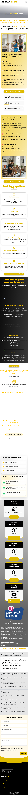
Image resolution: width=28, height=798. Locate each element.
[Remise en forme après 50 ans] (14, 248)
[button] (26, 2)
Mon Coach (9, 2)
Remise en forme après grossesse (14, 263)
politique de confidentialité (7, 769)
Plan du (5, 776)
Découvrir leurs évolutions (14, 434)
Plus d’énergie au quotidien (14, 223)
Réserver (14, 517)
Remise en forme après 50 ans (14, 250)
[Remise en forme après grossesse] (14, 261)
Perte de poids (14, 197)
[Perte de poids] (14, 194)
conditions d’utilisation (6, 771)
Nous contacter (14, 538)
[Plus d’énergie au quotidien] (14, 221)
